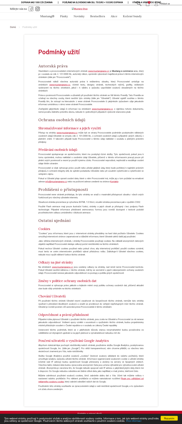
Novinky (79, 16)
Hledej (139, 3)
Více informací (133, 420)
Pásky (64, 16)
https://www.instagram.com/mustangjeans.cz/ (37, 9)
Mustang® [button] (47, 16)
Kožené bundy (132, 16)
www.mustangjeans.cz (98, 71)
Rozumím (169, 418)
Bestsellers (97, 16)
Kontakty (114, 181)
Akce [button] (114, 16)
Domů (13, 27)
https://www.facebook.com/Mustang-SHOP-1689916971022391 (31, 9)
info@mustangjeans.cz (56, 181)
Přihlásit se (165, 3)
